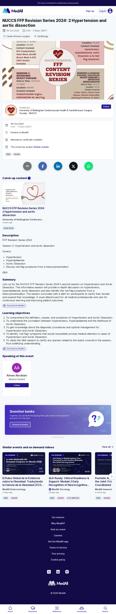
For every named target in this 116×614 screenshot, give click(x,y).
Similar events (41, 147)
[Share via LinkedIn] (58, 166)
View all (108, 447)
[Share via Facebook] (42, 166)
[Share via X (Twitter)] (73, 166)
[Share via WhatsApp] (88, 166)
